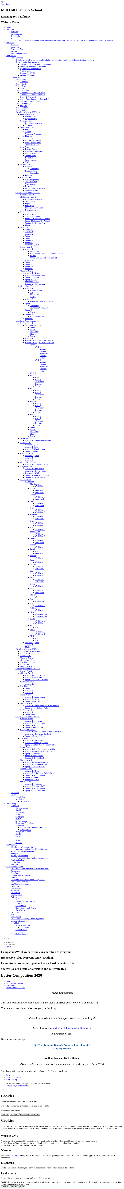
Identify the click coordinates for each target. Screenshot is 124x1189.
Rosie (32, 521)
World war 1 (39, 547)
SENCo (19, 903)
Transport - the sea (32, 145)
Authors (28, 132)
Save (22, 1187)
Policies (14, 897)
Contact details (16, 34)
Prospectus (15, 912)
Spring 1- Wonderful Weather (36, 680)
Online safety (16, 893)
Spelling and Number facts (30, 69)
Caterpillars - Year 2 (27, 682)
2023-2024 (24, 801)
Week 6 (33, 414)
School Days (30, 201)
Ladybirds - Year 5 (27, 467)
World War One (41, 614)
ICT (31, 293)
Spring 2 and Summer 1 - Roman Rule (35, 99)
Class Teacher (21, 910)
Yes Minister (30, 184)
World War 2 (40, 525)
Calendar (14, 877)
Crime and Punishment (34, 151)
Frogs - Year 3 (25, 747)
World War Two (41, 617)
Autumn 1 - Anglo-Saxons (35, 697)
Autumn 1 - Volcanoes (33, 784)
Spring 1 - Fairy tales (33, 701)
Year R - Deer (21, 80)
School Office (21, 906)
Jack (31, 625)
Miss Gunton (35, 532)
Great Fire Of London (33, 134)
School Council (21, 930)
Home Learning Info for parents (28, 62)
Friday (32, 336)
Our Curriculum (22, 808)
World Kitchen (30, 153)
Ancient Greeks (36, 290)
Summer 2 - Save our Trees (30, 101)
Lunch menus (16, 888)
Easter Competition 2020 (15, 988)
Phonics (19, 843)
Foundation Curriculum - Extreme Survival (46, 253)
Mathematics (20, 812)
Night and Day (31, 119)
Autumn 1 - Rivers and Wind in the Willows (42, 706)
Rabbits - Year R (26, 323)
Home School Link (23, 925)
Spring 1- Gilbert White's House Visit (39, 745)
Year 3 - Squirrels (22, 90)
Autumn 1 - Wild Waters (34, 469)
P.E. (17, 838)
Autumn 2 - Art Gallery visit (36, 764)
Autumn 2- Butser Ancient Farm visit (39, 751)
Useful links (15, 923)
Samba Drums (30, 160)
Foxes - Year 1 (25, 656)
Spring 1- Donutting (33, 753)
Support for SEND (27, 73)
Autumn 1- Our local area (35, 675)
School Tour (20, 797)
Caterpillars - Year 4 (27, 462)
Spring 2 (28, 238)
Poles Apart (29, 206)
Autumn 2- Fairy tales (33, 677)
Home (8, 27)
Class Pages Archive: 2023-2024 (28, 112)
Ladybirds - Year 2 (27, 738)
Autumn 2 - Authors (33, 216)
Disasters (28, 186)
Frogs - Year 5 (25, 664)
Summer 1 (29, 240)
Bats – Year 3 (25, 227)
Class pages (15, 77)
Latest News (15, 886)
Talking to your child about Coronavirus (35, 64)
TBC (27, 162)
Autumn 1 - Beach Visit (34, 740)
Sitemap (9, 1075)
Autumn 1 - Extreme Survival (36, 464)
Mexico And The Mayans (35, 188)
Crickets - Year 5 (26, 271)
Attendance (15, 873)
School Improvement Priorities (22, 851)
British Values (16, 862)
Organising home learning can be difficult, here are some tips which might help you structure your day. (55, 60)
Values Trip (29, 230)
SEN (12, 38)
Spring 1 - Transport (28, 97)
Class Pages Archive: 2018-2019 (28, 669)
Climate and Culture (33, 140)
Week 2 (38, 360)
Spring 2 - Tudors (32, 777)
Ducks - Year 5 (26, 703)
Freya (32, 588)
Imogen (33, 545)
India (22, 88)
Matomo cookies (13, 1155)
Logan (32, 630)
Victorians (29, 125)
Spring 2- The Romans (34, 756)
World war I (39, 590)
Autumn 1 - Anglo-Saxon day (36, 762)
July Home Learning (33, 325)
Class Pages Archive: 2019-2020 (28, 649)
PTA (12, 914)
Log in (8, 938)
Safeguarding (16, 917)
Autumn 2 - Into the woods (35, 723)
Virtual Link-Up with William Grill (43, 258)
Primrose (33, 514)
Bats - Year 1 (25, 438)
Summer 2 (29, 243)
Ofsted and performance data (22, 847)
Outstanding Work (32, 245)
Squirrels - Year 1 (27, 121)
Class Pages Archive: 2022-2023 (28, 193)
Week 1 (38, 347)
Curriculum (15, 806)
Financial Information (19, 53)
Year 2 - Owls (21, 86)
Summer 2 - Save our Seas (35, 223)
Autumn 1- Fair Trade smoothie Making (40, 749)
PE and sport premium (19, 856)
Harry (32, 599)
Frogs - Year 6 (25, 480)
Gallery (13, 795)
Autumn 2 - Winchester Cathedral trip (39, 773)
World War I (39, 486)
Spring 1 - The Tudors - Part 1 (36, 708)
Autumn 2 (29, 234)
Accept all (14, 1114)
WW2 (37, 640)
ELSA (18, 899)
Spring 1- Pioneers (32, 451)
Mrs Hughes (34, 484)
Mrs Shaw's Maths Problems (31, 651)
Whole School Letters (19, 934)
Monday (33, 327)
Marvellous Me (31, 116)
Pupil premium (16, 853)
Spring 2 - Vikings (32, 280)
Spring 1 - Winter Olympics (35, 775)
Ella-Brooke (34, 595)
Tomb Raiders (30, 156)
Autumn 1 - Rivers (32, 273)
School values (16, 36)
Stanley (33, 564)
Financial (14, 864)
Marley (32, 636)
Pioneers (28, 136)
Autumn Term (30, 684)
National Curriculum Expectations (33, 66)
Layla (32, 603)
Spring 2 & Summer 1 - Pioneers (37, 221)
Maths (27, 647)
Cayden (33, 495)
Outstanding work (32, 210)
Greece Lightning (32, 180)
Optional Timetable (27, 75)
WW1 (37, 551)
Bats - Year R (25, 653)
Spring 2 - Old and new (34, 727)
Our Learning (11, 803)
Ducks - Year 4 (26, 760)
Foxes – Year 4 (26, 247)
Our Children (11, 56)
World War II (40, 512)
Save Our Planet (31, 190)
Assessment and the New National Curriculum (33, 849)
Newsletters (15, 890)
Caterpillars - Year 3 (27, 660)
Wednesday (34, 332)
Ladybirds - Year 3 (27, 686)
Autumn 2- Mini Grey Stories (36, 743)
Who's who (15, 45)
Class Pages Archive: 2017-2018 (28, 717)
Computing (34, 169)
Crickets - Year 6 (26, 177)
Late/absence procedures (20, 884)
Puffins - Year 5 (26, 769)
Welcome (14, 32)
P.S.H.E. (19, 834)
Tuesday (33, 330)
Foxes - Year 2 (25, 443)
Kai (31, 527)
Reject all (5, 1114)
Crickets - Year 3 (26, 453)
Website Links (25, 71)
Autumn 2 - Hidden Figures (35, 275)
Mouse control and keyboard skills (33, 827)
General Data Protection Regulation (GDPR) (28, 880)
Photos (27, 225)
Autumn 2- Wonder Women (35, 449)
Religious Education (23, 832)
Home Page (5, 4)
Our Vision (10, 30)
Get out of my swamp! (33, 123)
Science (33, 256)
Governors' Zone (17, 49)
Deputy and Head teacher (25, 901)
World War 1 (40, 497)
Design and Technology (25, 823)
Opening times (16, 895)
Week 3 (33, 388)
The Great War (31, 182)
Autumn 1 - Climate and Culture (32, 93)
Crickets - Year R (26, 719)
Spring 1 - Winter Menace (35, 767)
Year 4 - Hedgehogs (23, 103)
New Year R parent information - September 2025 (30, 869)
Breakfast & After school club (22, 875)
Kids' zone (15, 793)
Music (18, 836)
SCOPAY (19, 932)
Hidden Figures (31, 171)
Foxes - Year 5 (25, 164)
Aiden (32, 488)
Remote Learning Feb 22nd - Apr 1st (39, 340)
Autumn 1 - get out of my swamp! (38, 440)
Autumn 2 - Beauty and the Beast (38, 734)
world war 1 (39, 490)
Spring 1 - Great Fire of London (37, 219)
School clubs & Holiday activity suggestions (27, 919)
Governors (15, 47)
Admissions (15, 871)
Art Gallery (20, 799)
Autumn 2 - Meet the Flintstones (32, 95)
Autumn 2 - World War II (35, 786)
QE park (23, 106)
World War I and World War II (41, 301)
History (18, 819)
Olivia (32, 584)
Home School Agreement (20, 882)
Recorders (29, 158)
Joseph (32, 549)
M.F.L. (18, 840)
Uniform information (19, 921)
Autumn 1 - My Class (33, 721)
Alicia (32, 619)
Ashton (33, 608)
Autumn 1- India (31, 447)
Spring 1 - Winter (31, 725)
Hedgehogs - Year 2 (27, 127)
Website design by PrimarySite (17, 1086)
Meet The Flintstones (33, 143)
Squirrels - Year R (27, 195)
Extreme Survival (32, 149)
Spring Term (30, 714)
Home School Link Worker (26, 908)
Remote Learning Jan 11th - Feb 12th (39, 343)
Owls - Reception (27, 114)
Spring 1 (28, 236)
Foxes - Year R (26, 671)
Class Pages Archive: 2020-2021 (28, 321)
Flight (27, 203)
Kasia (32, 508)
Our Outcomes (11, 845)
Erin (31, 571)
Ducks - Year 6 (26, 667)
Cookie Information (13, 1077)
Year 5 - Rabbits (22, 108)
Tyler (32, 577)
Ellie (32, 501)
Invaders (28, 175)
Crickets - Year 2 (26, 658)
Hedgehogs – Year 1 (28, 197)
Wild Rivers (29, 166)
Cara (32, 560)
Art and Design (21, 821)
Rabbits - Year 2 (26, 212)
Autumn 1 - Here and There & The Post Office (43, 732)
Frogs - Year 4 (25, 695)
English (33, 297)
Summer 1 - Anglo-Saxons (35, 477)
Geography (20, 817)
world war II (39, 499)
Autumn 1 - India (31, 214)
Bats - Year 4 (25, 147)
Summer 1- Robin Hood (34, 758)
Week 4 (33, 401)
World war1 (39, 601)
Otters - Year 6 (25, 782)
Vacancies (14, 51)
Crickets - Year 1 (26, 673)
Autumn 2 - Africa (32, 699)
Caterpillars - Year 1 (27, 730)
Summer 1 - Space (32, 282)
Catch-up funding (17, 860)
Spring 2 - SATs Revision (35, 790)
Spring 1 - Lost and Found (35, 736)
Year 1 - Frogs (21, 84)
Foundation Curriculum (39, 308)
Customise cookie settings (29, 1114)
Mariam (33, 612)
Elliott (32, 538)
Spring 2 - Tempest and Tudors (37, 475)
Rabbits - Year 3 (26, 138)
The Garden (25, 927)
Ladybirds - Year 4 (27, 662)
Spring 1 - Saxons (32, 277)
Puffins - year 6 (26, 710)
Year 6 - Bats (20, 110)
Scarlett (33, 556)
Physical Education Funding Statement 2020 (32, 858)
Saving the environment (34, 208)
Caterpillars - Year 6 (27, 286)
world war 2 (39, 493)
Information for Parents (14, 867)
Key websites (25, 830)
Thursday (33, 334)
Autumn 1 (24, 82)
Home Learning (17, 58)
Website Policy (11, 1079)
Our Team (10, 43)
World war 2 (39, 575)
